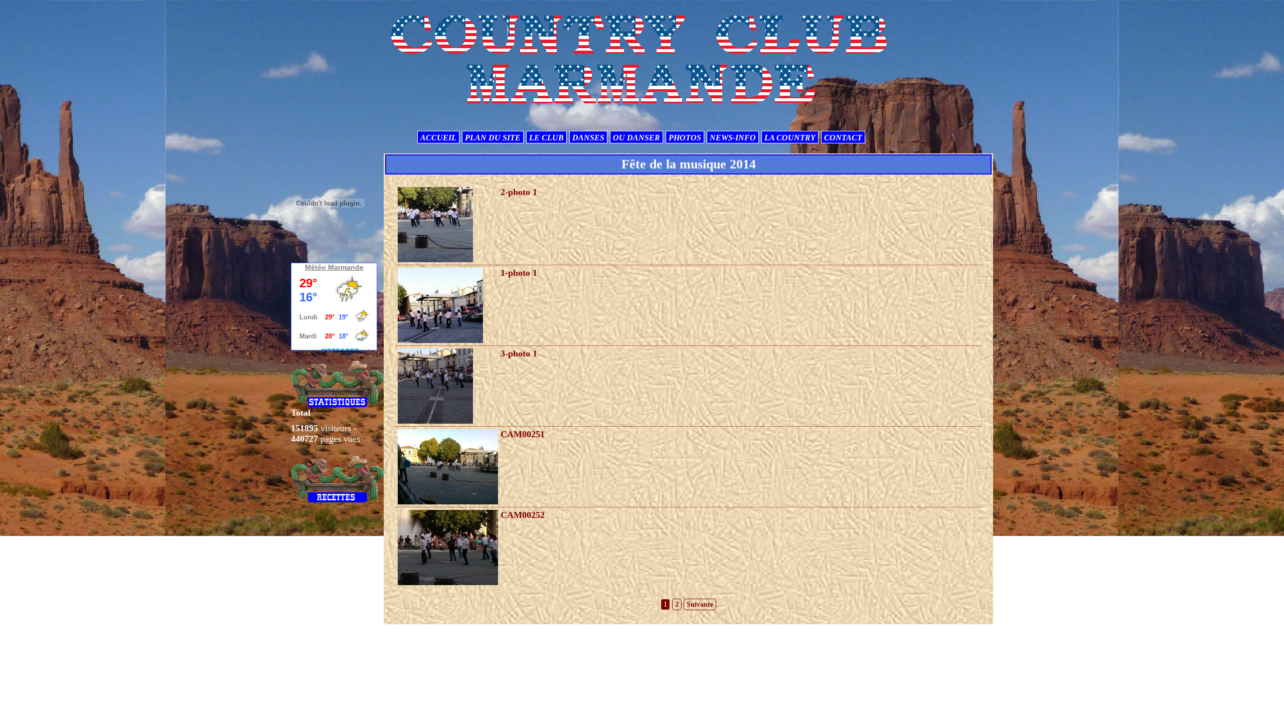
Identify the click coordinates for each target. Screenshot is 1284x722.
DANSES (588, 137)
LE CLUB (546, 137)
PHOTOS (685, 137)
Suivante (700, 604)
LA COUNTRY (790, 137)
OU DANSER (636, 137)
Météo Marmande (334, 267)
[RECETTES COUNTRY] (338, 479)
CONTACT (843, 137)
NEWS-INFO (733, 137)
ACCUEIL (438, 137)
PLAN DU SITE (493, 137)
